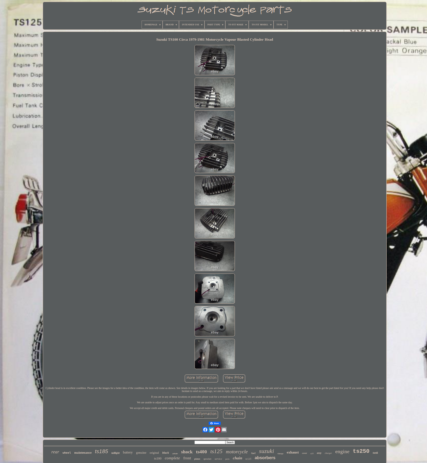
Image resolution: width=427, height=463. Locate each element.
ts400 (201, 451)
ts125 (216, 451)
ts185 (101, 451)
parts (227, 459)
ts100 (157, 458)
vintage (280, 453)
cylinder (175, 453)
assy (319, 452)
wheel (67, 452)
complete (172, 458)
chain (237, 458)
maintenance (83, 452)
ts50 (312, 453)
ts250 (361, 451)
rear (55, 451)
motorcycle (237, 451)
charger (328, 453)
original (154, 452)
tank (375, 452)
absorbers (265, 457)
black (165, 452)
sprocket (207, 459)
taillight (115, 452)
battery (128, 452)
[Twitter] (211, 429)
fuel (253, 453)
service (218, 458)
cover (304, 453)
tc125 (248, 458)
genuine (141, 452)
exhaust (293, 452)
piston (197, 459)
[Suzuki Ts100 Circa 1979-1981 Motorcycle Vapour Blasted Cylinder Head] (215, 60)
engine (342, 451)
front (187, 458)
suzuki (266, 451)
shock (187, 451)
